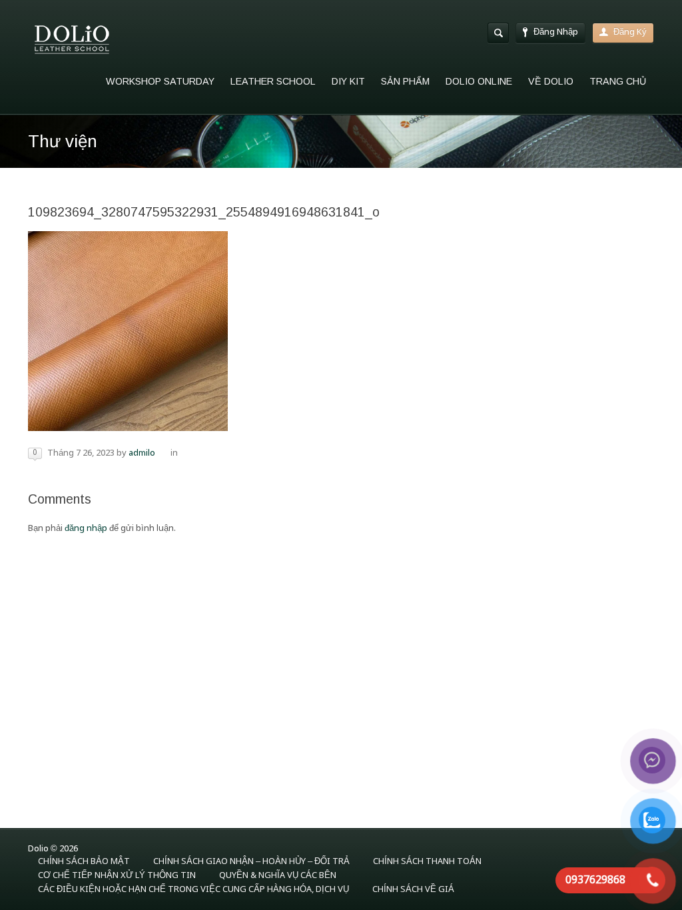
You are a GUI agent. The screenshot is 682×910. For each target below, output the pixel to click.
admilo (142, 453)
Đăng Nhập (555, 32)
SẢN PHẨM (405, 81)
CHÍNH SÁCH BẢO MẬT (84, 861)
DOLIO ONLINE (479, 81)
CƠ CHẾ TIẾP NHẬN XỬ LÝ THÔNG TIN (117, 875)
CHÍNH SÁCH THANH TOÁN (427, 861)
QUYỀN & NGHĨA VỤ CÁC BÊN (277, 875)
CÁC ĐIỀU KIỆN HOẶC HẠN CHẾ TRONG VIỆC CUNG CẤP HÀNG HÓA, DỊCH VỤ (193, 889)
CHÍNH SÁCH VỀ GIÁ (413, 889)
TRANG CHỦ (617, 81)
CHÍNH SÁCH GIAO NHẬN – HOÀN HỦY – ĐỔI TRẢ (251, 861)
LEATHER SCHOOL (273, 81)
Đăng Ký (630, 32)
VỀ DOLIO (550, 81)
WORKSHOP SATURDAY (160, 81)
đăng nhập (86, 528)
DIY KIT (348, 81)
